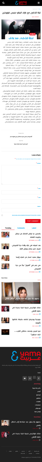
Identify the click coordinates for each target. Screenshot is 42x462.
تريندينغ (38, 395)
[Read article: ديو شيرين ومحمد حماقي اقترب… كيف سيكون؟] (5, 332)
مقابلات (38, 401)
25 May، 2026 (35, 338)
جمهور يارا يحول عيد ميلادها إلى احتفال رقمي (22, 298)
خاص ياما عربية (35, 9)
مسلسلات (38, 405)
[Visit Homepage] (21, 3)
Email (39, 197)
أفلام (39, 391)
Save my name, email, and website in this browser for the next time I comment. (26, 215)
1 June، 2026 (34, 302)
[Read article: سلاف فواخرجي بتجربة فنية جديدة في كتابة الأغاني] (5, 308)
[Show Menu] (39, 3)
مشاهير (38, 398)
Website (39, 206)
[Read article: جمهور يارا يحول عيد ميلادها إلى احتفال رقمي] (5, 423)
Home (40, 9)
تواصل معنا (37, 411)
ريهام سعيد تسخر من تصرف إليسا (28, 256)
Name (39, 188)
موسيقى (38, 408)
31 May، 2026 (35, 326)
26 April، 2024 (35, 17)
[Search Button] (3, 3)
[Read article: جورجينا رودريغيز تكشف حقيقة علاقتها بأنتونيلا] (5, 320)
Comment (38, 163)
